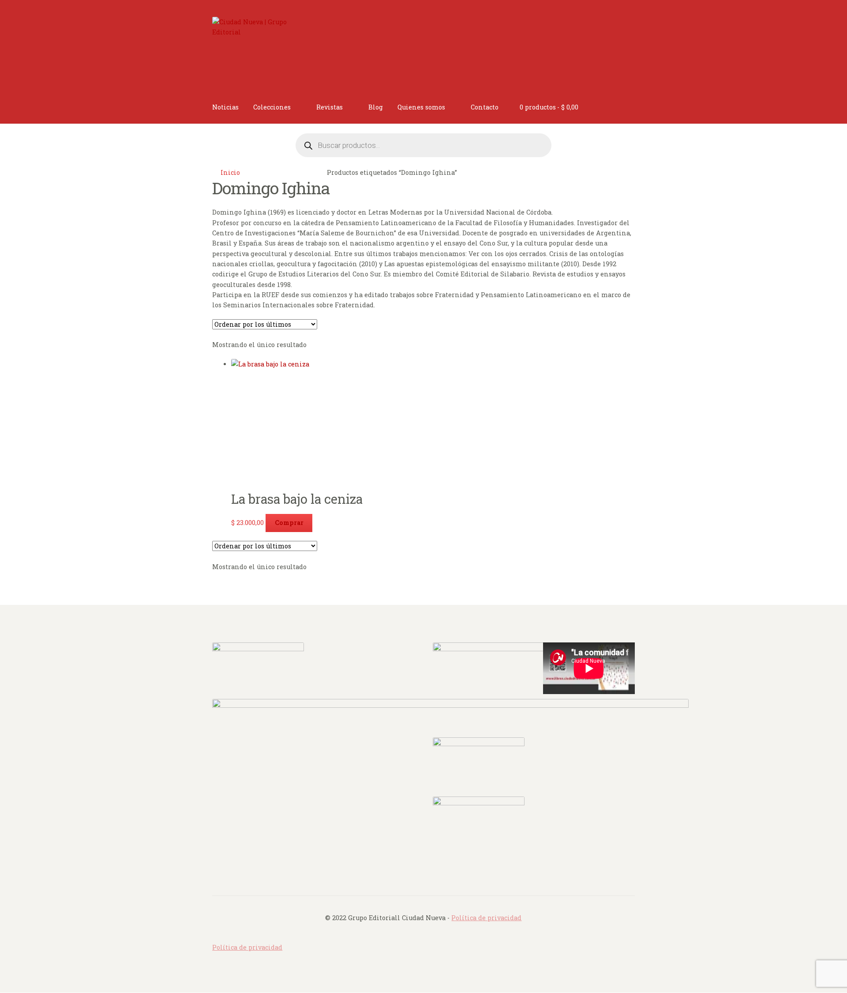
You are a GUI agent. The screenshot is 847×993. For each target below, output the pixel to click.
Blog (375, 107)
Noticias (225, 107)
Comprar (289, 522)
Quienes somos (421, 107)
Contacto (484, 107)
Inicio (230, 172)
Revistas (329, 107)
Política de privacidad (486, 918)
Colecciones (272, 107)
